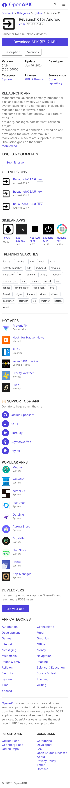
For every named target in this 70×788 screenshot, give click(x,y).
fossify (7, 261)
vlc (34, 300)
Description (12, 52)
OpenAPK (7, 13)
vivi (20, 274)
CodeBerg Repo (12, 744)
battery (58, 300)
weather (45, 300)
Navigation (44, 656)
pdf (29, 268)
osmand (35, 281)
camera (31, 274)
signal (19, 294)
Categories (23, 13)
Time (5, 685)
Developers (44, 744)
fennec (6, 287)
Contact (42, 769)
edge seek (39, 287)
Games (6, 638)
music (42, 261)
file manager (22, 287)
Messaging (9, 650)
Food (40, 632)
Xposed (7, 691)
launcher (20, 261)
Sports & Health (47, 673)
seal (24, 281)
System (38, 13)
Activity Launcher (12, 268)
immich (31, 294)
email (6, 307)
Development (11, 632)
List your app (15, 608)
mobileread (9, 146)
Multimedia (9, 656)
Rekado (7, 294)
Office (41, 644)
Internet (7, 644)
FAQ (39, 749)
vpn (32, 261)
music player (10, 281)
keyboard (41, 268)
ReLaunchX (29, 19)
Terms (41, 765)
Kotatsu (54, 261)
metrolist (57, 274)
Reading (42, 661)
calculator (8, 300)
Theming (42, 679)
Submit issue (15, 162)
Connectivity (45, 626)
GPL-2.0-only (34, 79)
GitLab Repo (10, 749)
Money (41, 650)
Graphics (43, 638)
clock (52, 287)
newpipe (55, 268)
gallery (43, 274)
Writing (41, 685)
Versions (33, 52)
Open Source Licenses (52, 753)
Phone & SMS (11, 661)
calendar (23, 300)
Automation (10, 626)
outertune (8, 274)
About (41, 757)
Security (7, 673)
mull (58, 281)
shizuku (55, 294)
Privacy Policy (46, 761)
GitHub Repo (10, 741)
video (43, 294)
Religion (7, 667)
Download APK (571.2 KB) (35, 42)
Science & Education (51, 667)
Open (20, 4)
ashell (48, 281)
